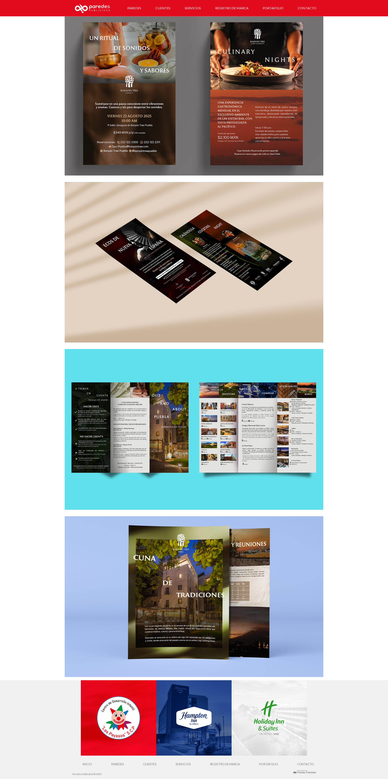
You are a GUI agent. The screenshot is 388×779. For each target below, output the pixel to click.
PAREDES (134, 8)
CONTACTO (307, 8)
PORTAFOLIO (273, 8)
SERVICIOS (193, 8)
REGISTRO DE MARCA (231, 8)
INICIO (87, 764)
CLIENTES (162, 8)
